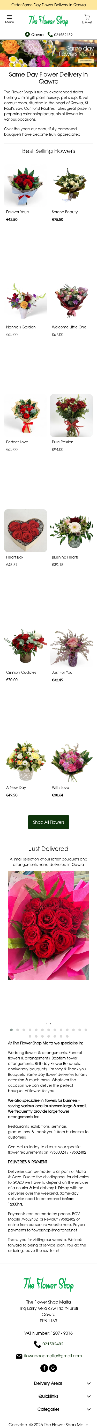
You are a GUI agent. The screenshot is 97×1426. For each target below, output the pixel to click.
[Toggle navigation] (9, 19)
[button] (11, 1029)
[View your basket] (87, 19)
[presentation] (46, 1023)
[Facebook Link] (44, 1367)
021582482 (63, 34)
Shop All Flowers (48, 822)
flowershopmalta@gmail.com (53, 1355)
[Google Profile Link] (53, 1367)
